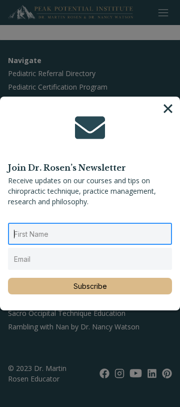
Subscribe (90, 286)
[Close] (168, 108)
